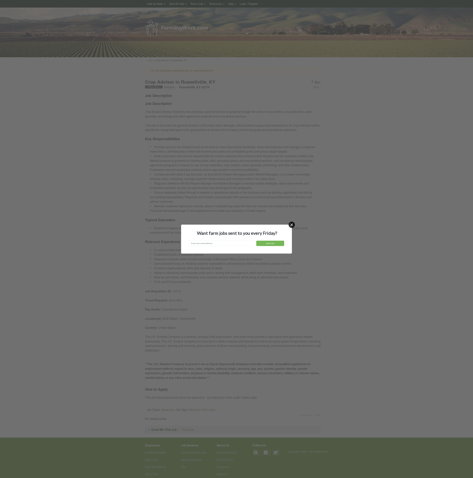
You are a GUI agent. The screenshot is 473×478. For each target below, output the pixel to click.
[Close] (292, 225)
